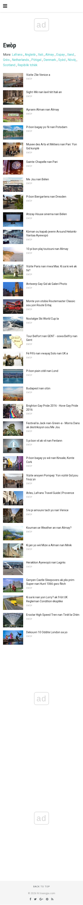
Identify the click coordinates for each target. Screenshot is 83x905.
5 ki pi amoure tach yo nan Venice (47, 510)
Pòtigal (36, 60)
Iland (70, 54)
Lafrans (17, 54)
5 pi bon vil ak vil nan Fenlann (44, 440)
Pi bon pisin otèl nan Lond (42, 370)
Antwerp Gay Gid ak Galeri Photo (46, 283)
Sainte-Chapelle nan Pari (42, 161)
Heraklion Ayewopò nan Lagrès (45, 562)
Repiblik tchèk (27, 65)
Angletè (30, 54)
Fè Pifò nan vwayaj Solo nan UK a (47, 353)
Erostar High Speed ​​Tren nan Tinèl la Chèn (52, 614)
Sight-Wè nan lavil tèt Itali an (44, 92)
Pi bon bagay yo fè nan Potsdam (46, 127)
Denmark (50, 60)
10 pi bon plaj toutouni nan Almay (47, 248)
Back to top (41, 886)
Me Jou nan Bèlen (37, 179)
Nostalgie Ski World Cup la (42, 318)
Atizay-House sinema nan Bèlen (46, 214)
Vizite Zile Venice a (38, 74)
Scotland (9, 65)
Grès (6, 60)
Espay (60, 54)
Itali (40, 54)
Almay (49, 54)
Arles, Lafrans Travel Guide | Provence (50, 493)
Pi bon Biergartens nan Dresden (46, 196)
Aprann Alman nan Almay (42, 109)
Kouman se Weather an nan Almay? (49, 527)
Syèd (61, 60)
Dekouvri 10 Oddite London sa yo (46, 632)
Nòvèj (72, 60)
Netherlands (20, 60)
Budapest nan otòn (38, 388)
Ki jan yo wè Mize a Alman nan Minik (49, 545)
